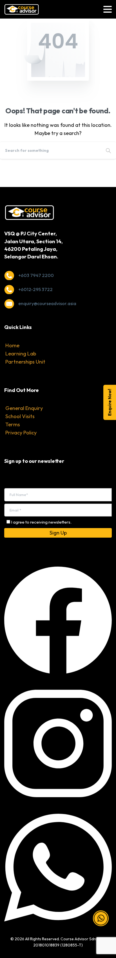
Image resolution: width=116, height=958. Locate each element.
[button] (101, 923)
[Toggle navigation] (107, 9)
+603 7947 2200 (36, 275)
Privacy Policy (21, 432)
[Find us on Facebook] (58, 619)
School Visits (20, 416)
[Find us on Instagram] (58, 743)
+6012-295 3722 (35, 289)
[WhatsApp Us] (58, 867)
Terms (12, 424)
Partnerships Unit (25, 362)
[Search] (108, 150)
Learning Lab (20, 353)
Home (12, 345)
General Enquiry (24, 408)
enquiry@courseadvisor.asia (47, 303)
